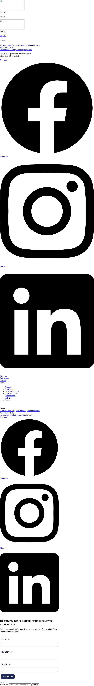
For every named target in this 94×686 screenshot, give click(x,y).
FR (1, 16)
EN (4, 16)
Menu (3, 12)
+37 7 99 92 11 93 (7, 47)
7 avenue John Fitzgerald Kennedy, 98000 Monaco (20, 45)
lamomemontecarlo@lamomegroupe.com (16, 50)
